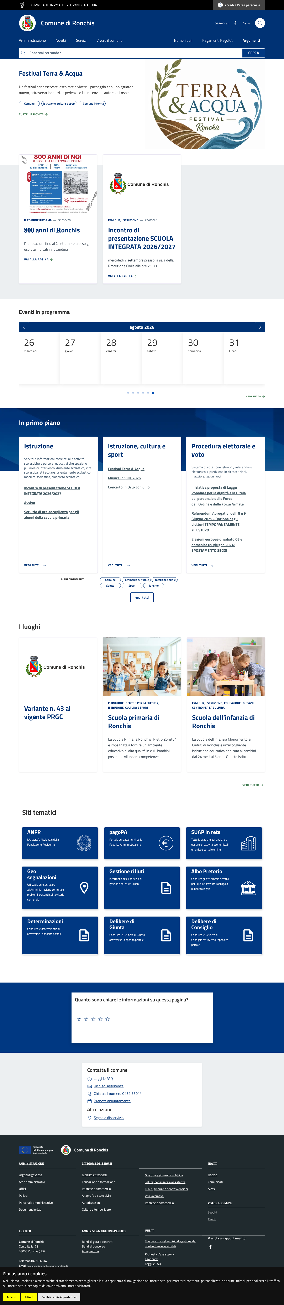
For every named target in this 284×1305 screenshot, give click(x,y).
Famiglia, (115, 220)
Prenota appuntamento (112, 1101)
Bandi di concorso (93, 1246)
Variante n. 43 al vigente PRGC (47, 712)
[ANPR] (84, 843)
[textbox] (140, 1019)
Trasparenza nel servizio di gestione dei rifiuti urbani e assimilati (170, 1243)
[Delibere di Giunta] (166, 935)
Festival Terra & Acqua (51, 73)
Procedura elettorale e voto (223, 450)
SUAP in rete (205, 832)
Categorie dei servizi (97, 1163)
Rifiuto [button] (29, 1297)
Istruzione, (116, 703)
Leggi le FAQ (103, 1078)
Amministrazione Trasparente (104, 1231)
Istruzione (130, 220)
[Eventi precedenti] (24, 327)
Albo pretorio (90, 1251)
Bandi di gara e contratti (97, 1241)
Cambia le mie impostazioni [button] (59, 1297)
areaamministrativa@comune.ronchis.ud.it (47, 1266)
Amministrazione (31, 1163)
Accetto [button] (11, 1297)
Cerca (253, 53)
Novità (212, 1163)
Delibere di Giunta (122, 924)
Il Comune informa (38, 220)
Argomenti (251, 40)
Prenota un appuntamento (226, 1238)
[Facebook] (233, 22)
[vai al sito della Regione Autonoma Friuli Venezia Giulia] (60, 5)
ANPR (34, 832)
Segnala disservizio (109, 1118)
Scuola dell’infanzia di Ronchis (223, 721)
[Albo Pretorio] (248, 887)
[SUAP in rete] (248, 843)
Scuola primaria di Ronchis (133, 721)
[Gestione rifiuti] (166, 887)
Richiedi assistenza (108, 1086)
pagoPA (118, 832)
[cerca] (260, 23)
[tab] (128, 393)
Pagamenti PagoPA (217, 40)
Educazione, (232, 703)
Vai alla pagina (36, 259)
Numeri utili (183, 40)
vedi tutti (142, 597)
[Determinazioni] (84, 935)
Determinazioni (45, 921)
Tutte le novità (31, 114)
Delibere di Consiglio (203, 924)
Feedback (151, 1259)
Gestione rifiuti (126, 871)
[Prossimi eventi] (260, 327)
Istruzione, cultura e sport (136, 450)
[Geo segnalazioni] (84, 887)
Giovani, (248, 703)
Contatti (25, 1231)
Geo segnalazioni (41, 874)
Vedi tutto (254, 396)
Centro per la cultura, (142, 703)
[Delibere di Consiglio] (248, 935)
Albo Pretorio (206, 871)
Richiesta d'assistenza (160, 1254)
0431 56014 (118, 1093)
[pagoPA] (166, 843)
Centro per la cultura (208, 707)
